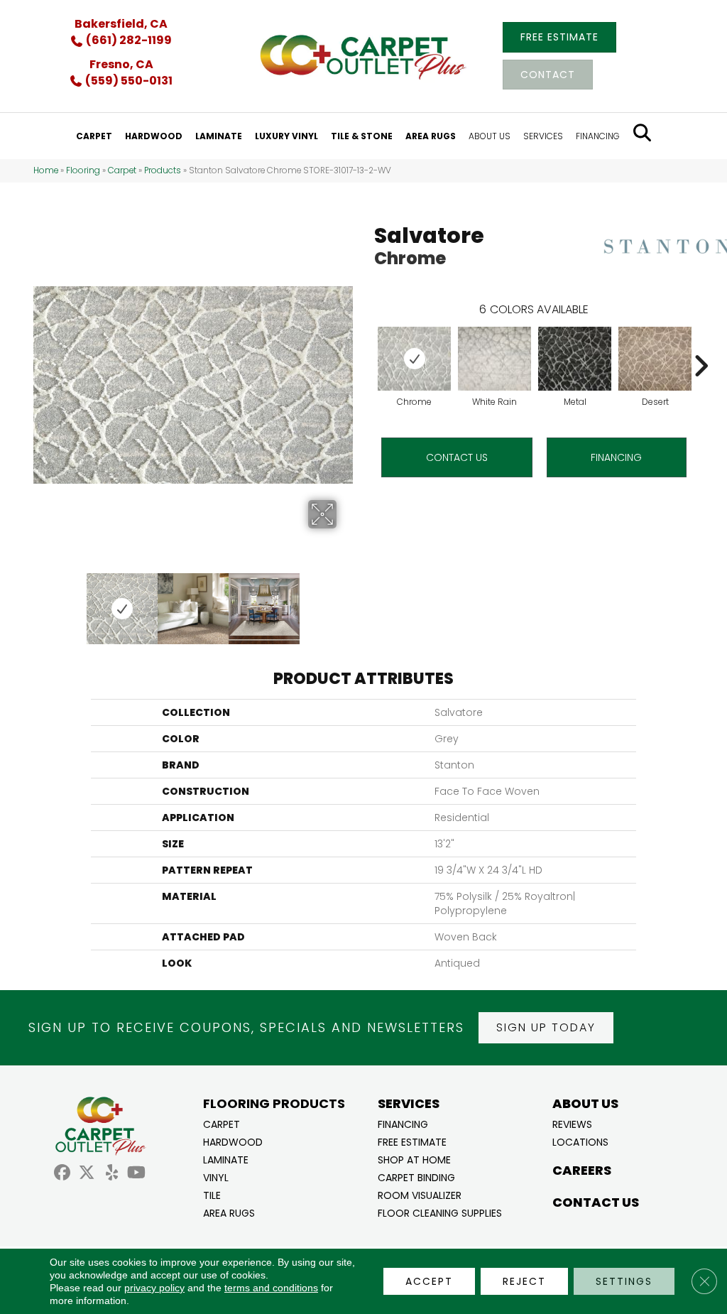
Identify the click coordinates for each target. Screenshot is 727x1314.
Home (45, 170)
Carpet (122, 170)
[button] (546, 1027)
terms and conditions (271, 1287)
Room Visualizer (419, 1194)
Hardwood (233, 1141)
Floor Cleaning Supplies (440, 1212)
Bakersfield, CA (121, 24)
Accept (429, 1281)
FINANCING (616, 457)
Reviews (572, 1123)
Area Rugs (229, 1212)
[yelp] (112, 1173)
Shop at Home (414, 1159)
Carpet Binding (416, 1177)
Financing (403, 1123)
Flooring (83, 170)
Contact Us (457, 457)
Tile (212, 1194)
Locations (580, 1141)
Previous (40, 601)
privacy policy (154, 1287)
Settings (624, 1281)
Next (346, 601)
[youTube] (136, 1173)
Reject (524, 1281)
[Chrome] (414, 358)
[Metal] (575, 358)
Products (162, 170)
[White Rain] (494, 358)
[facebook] (62, 1173)
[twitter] (87, 1173)
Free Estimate (412, 1141)
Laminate (225, 1159)
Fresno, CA (121, 64)
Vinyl (216, 1177)
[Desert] (655, 358)
